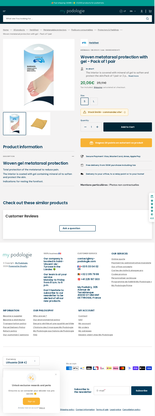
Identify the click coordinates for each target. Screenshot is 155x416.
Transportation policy (14, 323)
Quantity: (82, 120)
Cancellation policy (129, 409)
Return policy (10, 331)
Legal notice (113, 409)
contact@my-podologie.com (83, 260)
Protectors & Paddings (108, 30)
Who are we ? (40, 316)
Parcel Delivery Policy (14, 327)
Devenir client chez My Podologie (95, 334)
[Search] (143, 18)
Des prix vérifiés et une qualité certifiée (53, 323)
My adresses (84, 331)
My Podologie (21, 263)
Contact (82, 316)
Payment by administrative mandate (127, 262)
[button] (4, 11)
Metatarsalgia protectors (54, 30)
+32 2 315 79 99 (87, 274)
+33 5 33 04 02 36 (84, 268)
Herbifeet (34, 30)
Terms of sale (100, 409)
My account (84, 323)
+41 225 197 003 (87, 279)
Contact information (82, 409)
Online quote (113, 259)
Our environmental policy (46, 319)
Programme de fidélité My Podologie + (127, 281)
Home (6, 30)
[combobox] (75, 18)
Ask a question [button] (69, 225)
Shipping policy (65, 409)
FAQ (35, 334)
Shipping (96, 87)
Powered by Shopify (18, 266)
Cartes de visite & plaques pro (123, 270)
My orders (83, 327)
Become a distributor (14, 319)
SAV (80, 319)
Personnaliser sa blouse (119, 277)
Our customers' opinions (16, 334)
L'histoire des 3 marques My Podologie (53, 327)
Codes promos (114, 274)
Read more (131, 76)
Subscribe (137, 390)
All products (19, 30)
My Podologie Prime (117, 285)
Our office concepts (117, 266)
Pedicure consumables (82, 30)
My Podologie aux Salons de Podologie (53, 331)
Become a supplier (12, 316)
